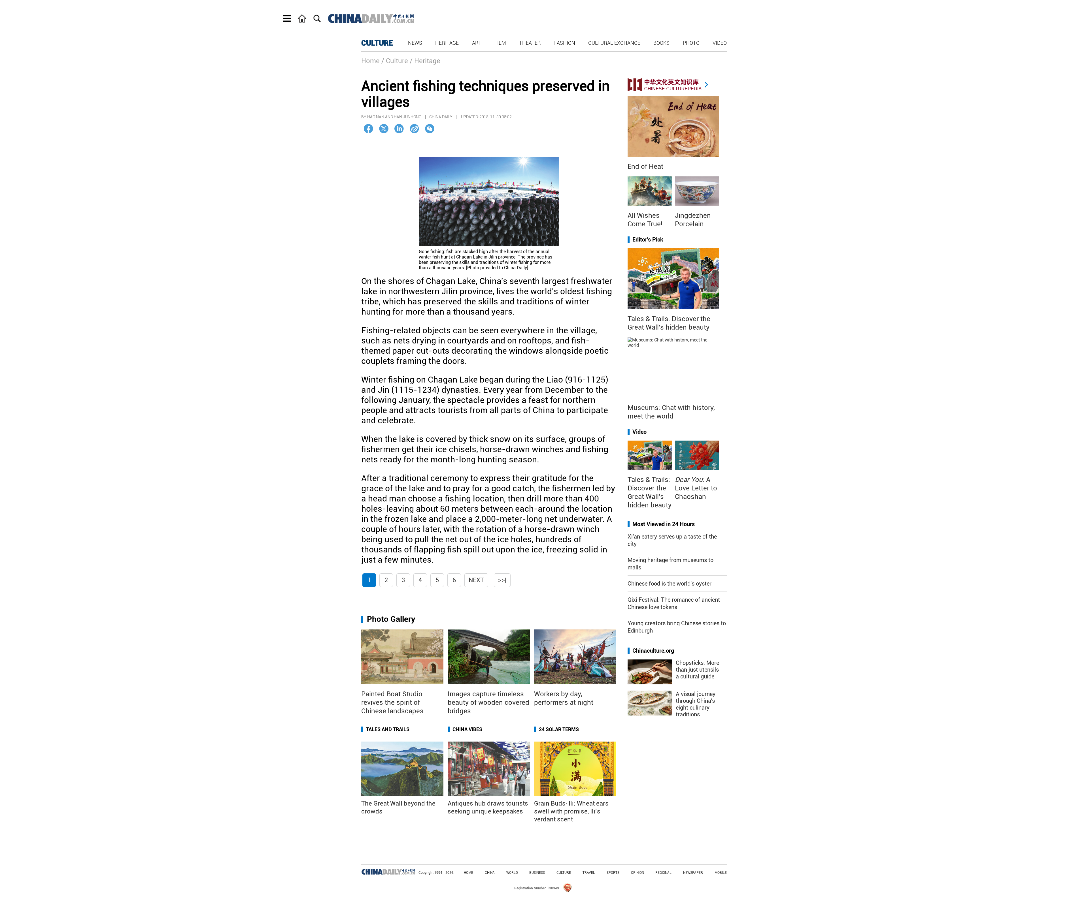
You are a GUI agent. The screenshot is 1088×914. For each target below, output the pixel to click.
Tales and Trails (387, 729)
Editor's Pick (647, 239)
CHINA (490, 873)
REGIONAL (663, 873)
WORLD (512, 873)
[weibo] (414, 128)
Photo (691, 43)
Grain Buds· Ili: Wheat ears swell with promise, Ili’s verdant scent (571, 811)
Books (661, 43)
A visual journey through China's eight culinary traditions (695, 704)
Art (476, 43)
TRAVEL (589, 873)
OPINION (637, 873)
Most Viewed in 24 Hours (663, 524)
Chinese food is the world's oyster (669, 583)
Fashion (564, 43)
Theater (530, 43)
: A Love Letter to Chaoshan (696, 488)
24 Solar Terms (559, 729)
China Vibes (467, 729)
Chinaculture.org (653, 650)
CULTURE (377, 43)
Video (720, 43)
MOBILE (721, 873)
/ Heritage (425, 61)
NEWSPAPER (693, 873)
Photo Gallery (391, 619)
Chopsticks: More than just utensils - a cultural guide (699, 669)
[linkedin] (399, 128)
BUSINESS (537, 873)
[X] (384, 128)
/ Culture (394, 61)
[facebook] (368, 128)
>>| (502, 580)
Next (476, 580)
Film (500, 43)
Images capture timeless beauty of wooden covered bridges (488, 702)
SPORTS (613, 873)
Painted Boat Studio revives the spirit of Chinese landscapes (392, 702)
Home (370, 61)
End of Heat (645, 166)
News (415, 43)
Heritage (447, 43)
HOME (468, 873)
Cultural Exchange (614, 43)
